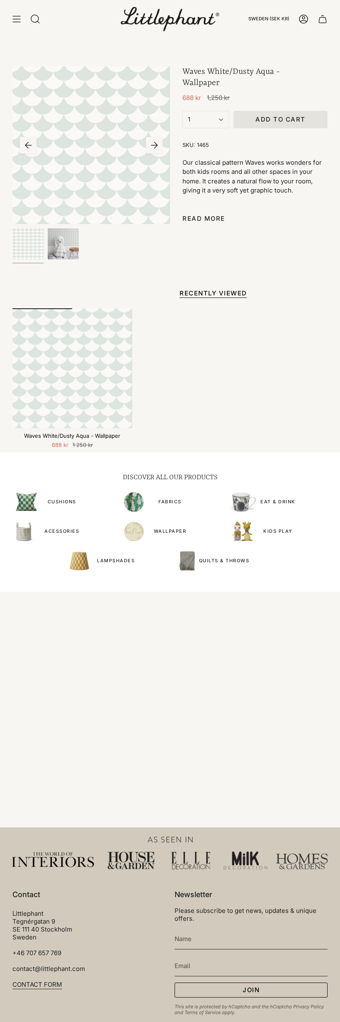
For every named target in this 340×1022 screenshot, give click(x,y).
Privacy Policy (308, 1007)
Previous (28, 145)
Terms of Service (203, 1012)
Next (154, 145)
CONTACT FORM (37, 984)
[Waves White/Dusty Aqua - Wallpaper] (72, 368)
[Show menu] (16, 19)
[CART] (322, 19)
